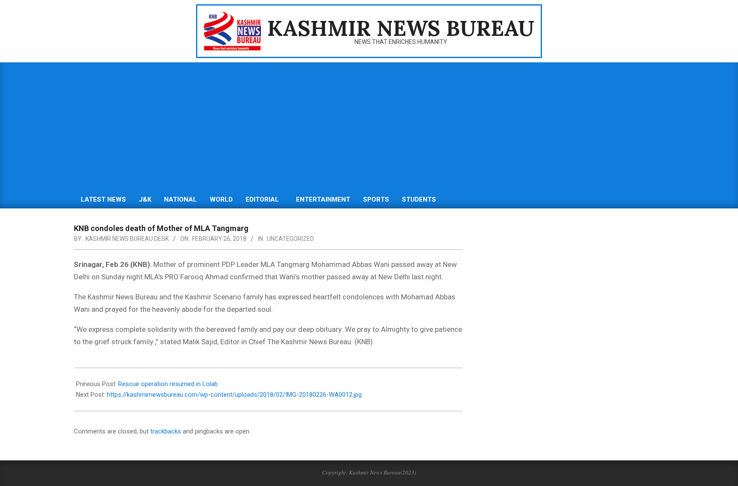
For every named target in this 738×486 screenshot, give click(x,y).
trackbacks (165, 431)
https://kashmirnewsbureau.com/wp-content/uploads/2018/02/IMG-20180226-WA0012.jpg (234, 394)
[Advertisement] (369, 126)
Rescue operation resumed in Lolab (168, 384)
